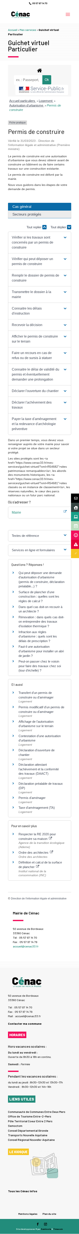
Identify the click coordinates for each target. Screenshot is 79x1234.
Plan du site (49, 1213)
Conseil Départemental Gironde (28, 1130)
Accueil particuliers (22, 101)
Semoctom (15, 1125)
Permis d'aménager (32, 798)
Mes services (28, 30)
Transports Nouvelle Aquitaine (27, 1135)
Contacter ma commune (25, 1023)
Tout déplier (59, 227)
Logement (46, 101)
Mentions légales (27, 1213)
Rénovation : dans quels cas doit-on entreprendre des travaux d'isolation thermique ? (41, 621)
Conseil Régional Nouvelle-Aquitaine (31, 1139)
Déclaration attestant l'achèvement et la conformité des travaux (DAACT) (39, 769)
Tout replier (34, 227)
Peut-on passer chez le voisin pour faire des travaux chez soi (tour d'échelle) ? (40, 666)
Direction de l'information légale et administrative (39, 898)
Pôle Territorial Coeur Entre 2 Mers (30, 1121)
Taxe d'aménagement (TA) (37, 807)
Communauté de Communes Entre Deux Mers (36, 1111)
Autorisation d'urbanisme (26, 105)
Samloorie (46, 1229)
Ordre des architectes (34, 852)
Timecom (58, 1229)
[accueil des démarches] (39, 70)
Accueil (12, 30)
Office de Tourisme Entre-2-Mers (29, 1116)
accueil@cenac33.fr (26, 946)
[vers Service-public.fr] (41, 90)
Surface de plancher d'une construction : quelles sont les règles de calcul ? (39, 596)
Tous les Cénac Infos (22, 1191)
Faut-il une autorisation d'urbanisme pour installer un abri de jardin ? (41, 651)
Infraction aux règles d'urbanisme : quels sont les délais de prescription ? (38, 636)
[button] (39, 242)
